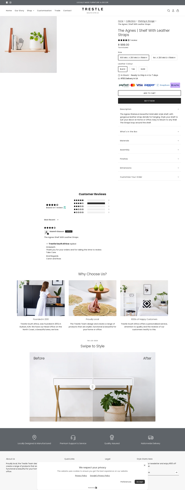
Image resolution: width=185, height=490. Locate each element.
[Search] (168, 10)
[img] (50, 227)
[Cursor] (92, 387)
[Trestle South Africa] (92, 10)
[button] (124, 40)
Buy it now (149, 101)
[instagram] (10, 2)
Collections (131, 21)
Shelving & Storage (146, 21)
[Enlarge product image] (28, 44)
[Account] (173, 10)
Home (120, 21)
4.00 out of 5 (65, 205)
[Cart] (177, 10)
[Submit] (176, 472)
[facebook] (7, 2)
